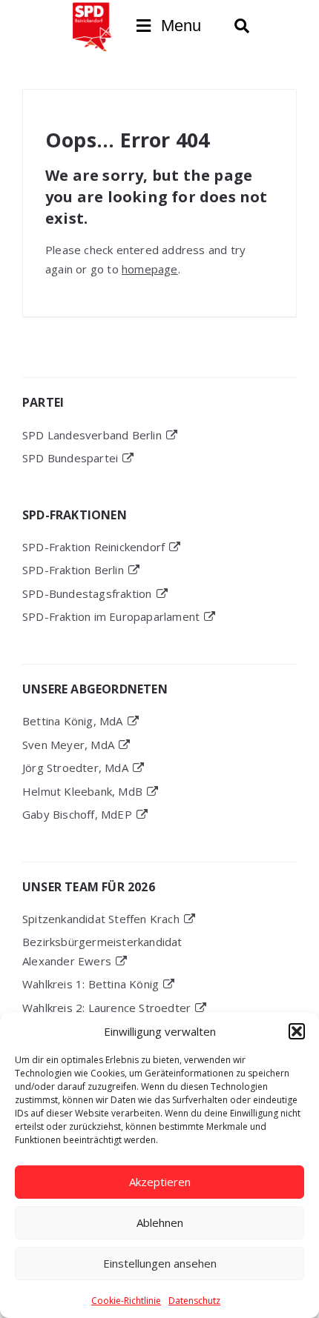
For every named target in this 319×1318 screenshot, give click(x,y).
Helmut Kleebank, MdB (82, 791)
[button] (296, 1031)
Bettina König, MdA (72, 720)
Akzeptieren (160, 1181)
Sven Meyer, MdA (68, 744)
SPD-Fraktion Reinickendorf (93, 546)
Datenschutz (194, 1300)
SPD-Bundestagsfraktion (86, 593)
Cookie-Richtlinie (126, 1300)
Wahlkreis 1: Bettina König (90, 983)
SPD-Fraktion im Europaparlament (111, 616)
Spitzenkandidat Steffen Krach (101, 918)
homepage (150, 269)
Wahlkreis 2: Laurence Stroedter (106, 1007)
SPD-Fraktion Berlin (73, 569)
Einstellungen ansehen (160, 1263)
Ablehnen (160, 1222)
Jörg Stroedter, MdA (75, 767)
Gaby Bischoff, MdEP (77, 814)
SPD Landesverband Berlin (92, 434)
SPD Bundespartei (70, 457)
